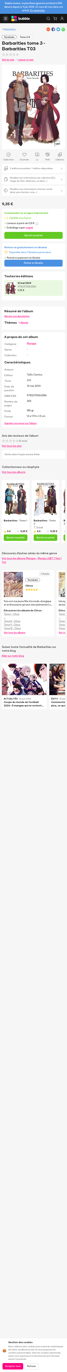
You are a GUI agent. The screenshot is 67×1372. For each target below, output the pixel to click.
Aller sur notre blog (13, 655)
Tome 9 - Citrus (12, 624)
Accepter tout (13, 1366)
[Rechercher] (48, 18)
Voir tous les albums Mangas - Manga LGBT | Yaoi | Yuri (31, 560)
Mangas (31, 343)
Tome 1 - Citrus (11, 614)
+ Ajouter (23, 322)
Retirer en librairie (33, 262)
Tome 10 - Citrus (12, 628)
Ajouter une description (17, 316)
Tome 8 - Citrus (12, 621)
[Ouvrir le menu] (5, 18)
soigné (29, 227)
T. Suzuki (38, 527)
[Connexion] (62, 18)
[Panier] (55, 18)
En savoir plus (37, 10)
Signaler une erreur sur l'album (20, 423)
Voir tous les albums (13, 472)
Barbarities (10, 29)
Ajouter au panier (33, 235)
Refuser (31, 1366)
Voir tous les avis (12, 445)
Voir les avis (8, 59)
